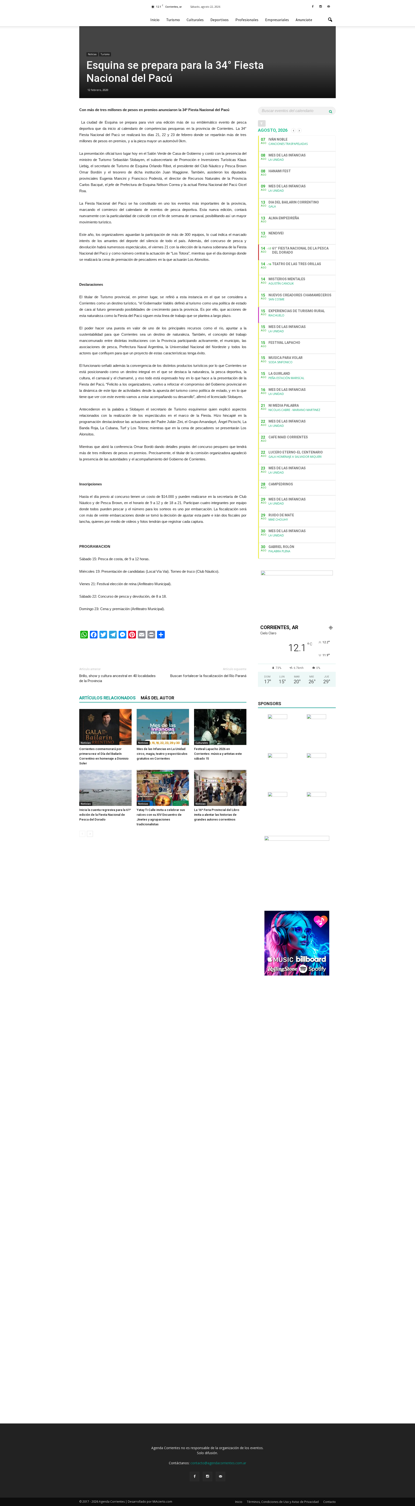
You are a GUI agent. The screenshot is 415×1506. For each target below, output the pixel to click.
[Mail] (328, 6)
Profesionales (246, 19)
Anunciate (304, 19)
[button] (330, 20)
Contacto (329, 1502)
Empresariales (277, 19)
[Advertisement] (163, 650)
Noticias (92, 54)
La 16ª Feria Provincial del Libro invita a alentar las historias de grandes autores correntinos (216, 814)
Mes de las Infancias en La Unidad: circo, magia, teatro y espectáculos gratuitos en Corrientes (162, 753)
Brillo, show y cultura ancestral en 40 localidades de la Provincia (117, 678)
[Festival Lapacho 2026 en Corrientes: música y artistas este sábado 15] (220, 727)
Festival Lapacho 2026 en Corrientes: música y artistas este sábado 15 (218, 753)
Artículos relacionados (107, 697)
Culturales (195, 19)
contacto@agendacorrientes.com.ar (218, 1463)
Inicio (154, 19)
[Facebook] (312, 6)
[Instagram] (320, 6)
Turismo (173, 19)
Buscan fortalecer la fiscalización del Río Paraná (208, 676)
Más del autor (157, 697)
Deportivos (219, 19)
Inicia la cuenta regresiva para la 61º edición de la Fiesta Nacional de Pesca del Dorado (105, 814)
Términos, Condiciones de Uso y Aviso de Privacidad (283, 1502)
